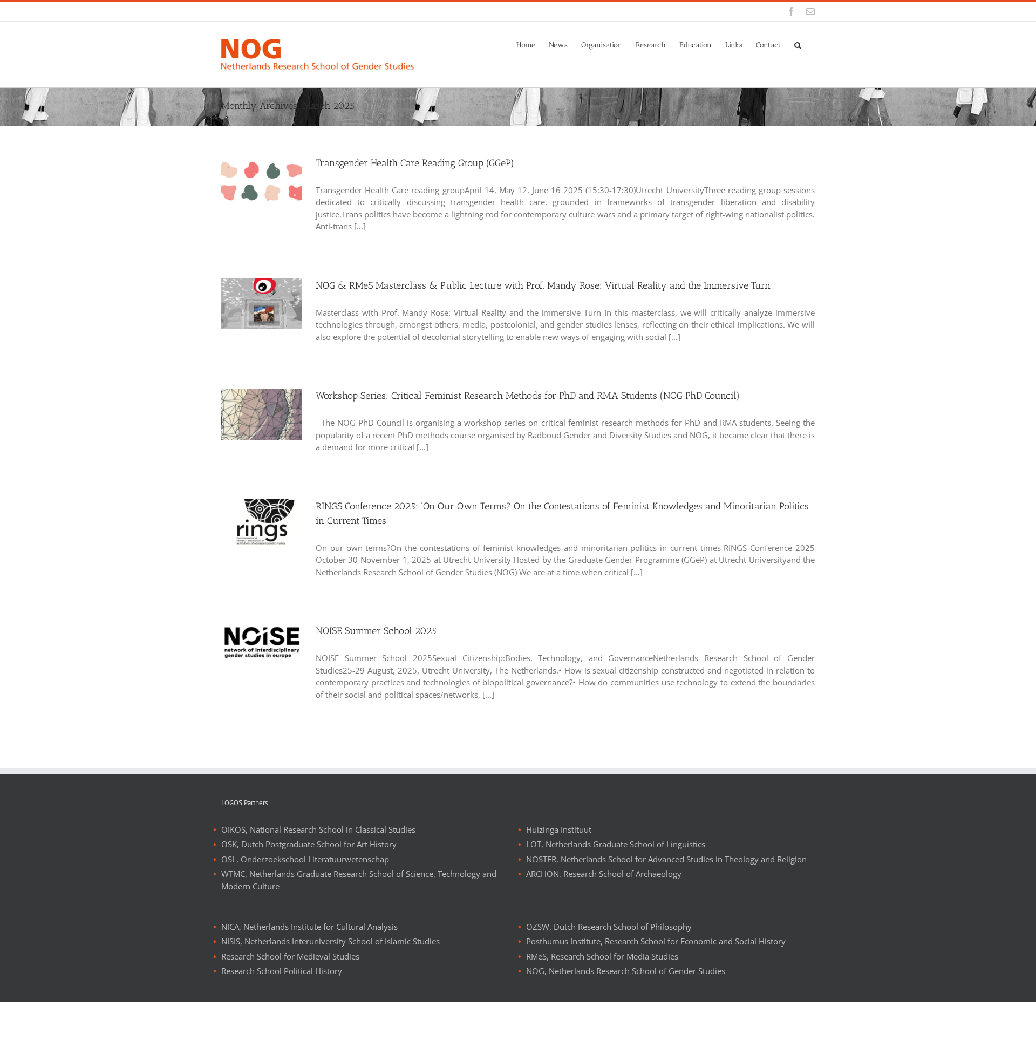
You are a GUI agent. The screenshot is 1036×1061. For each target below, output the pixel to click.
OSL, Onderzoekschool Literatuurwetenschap (305, 859)
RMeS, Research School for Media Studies (602, 956)
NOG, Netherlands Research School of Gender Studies (625, 970)
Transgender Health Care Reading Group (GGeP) (415, 163)
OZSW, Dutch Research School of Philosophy (609, 926)
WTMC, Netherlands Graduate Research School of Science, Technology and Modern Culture (358, 880)
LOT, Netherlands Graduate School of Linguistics (615, 844)
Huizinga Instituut (558, 829)
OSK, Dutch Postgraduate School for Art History (309, 844)
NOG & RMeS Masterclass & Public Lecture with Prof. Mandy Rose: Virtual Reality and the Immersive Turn (543, 285)
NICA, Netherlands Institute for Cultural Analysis (309, 926)
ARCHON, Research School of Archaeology (603, 873)
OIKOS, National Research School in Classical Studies (318, 829)
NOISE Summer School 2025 (376, 631)
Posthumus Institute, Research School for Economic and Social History (656, 941)
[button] (797, 44)
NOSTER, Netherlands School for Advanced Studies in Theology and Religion (666, 859)
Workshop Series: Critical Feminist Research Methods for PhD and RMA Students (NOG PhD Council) (528, 396)
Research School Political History (281, 970)
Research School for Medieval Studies (290, 956)
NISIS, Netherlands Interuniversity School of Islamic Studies (330, 941)
